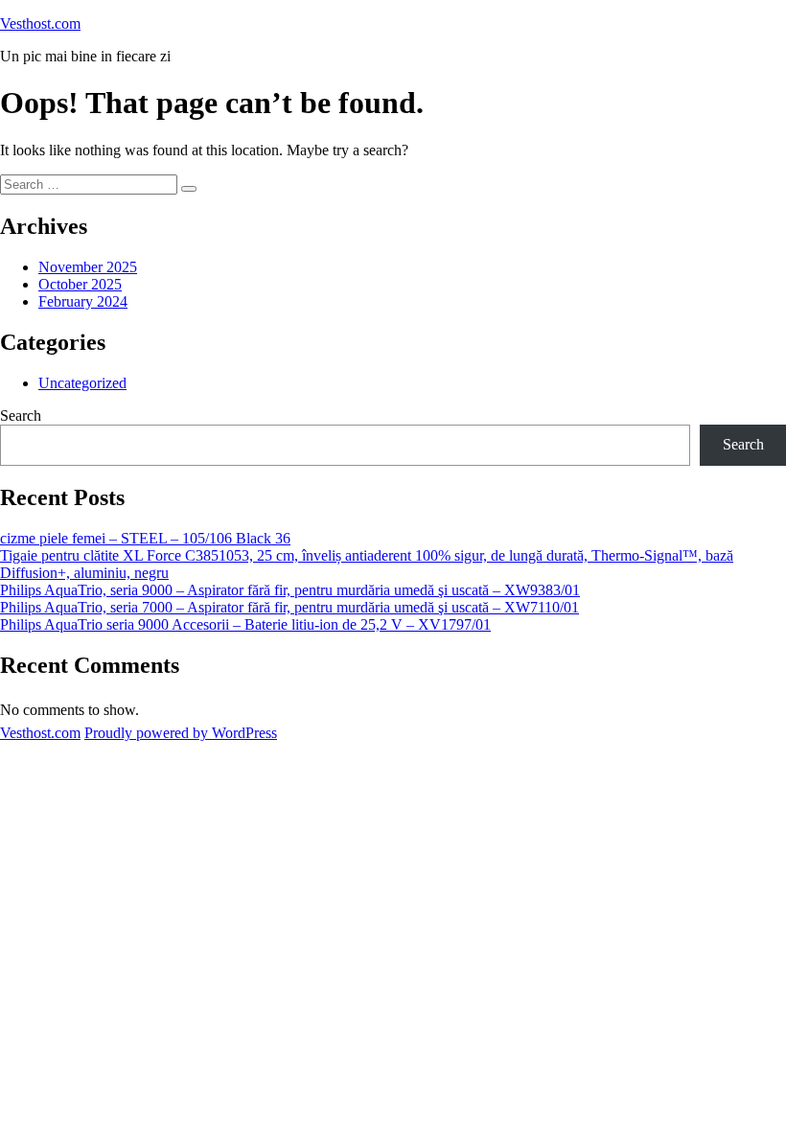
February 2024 (82, 301)
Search (20, 415)
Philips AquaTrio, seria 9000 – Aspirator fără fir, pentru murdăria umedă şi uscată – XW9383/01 (290, 590)
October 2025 (80, 284)
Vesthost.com (40, 23)
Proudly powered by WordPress (180, 733)
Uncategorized (82, 383)
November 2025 (87, 267)
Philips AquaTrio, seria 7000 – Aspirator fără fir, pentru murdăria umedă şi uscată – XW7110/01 (289, 607)
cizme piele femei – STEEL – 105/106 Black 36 (145, 538)
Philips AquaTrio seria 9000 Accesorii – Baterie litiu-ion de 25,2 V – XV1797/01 (245, 624)
